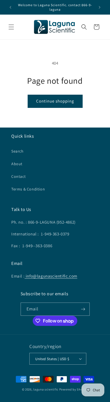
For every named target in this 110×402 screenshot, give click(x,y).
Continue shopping (55, 101)
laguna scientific (45, 389)
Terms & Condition (28, 189)
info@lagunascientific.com (51, 276)
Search (17, 151)
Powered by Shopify (73, 389)
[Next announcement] (99, 7)
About (17, 163)
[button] (11, 27)
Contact (18, 176)
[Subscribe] (83, 309)
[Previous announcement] (10, 7)
